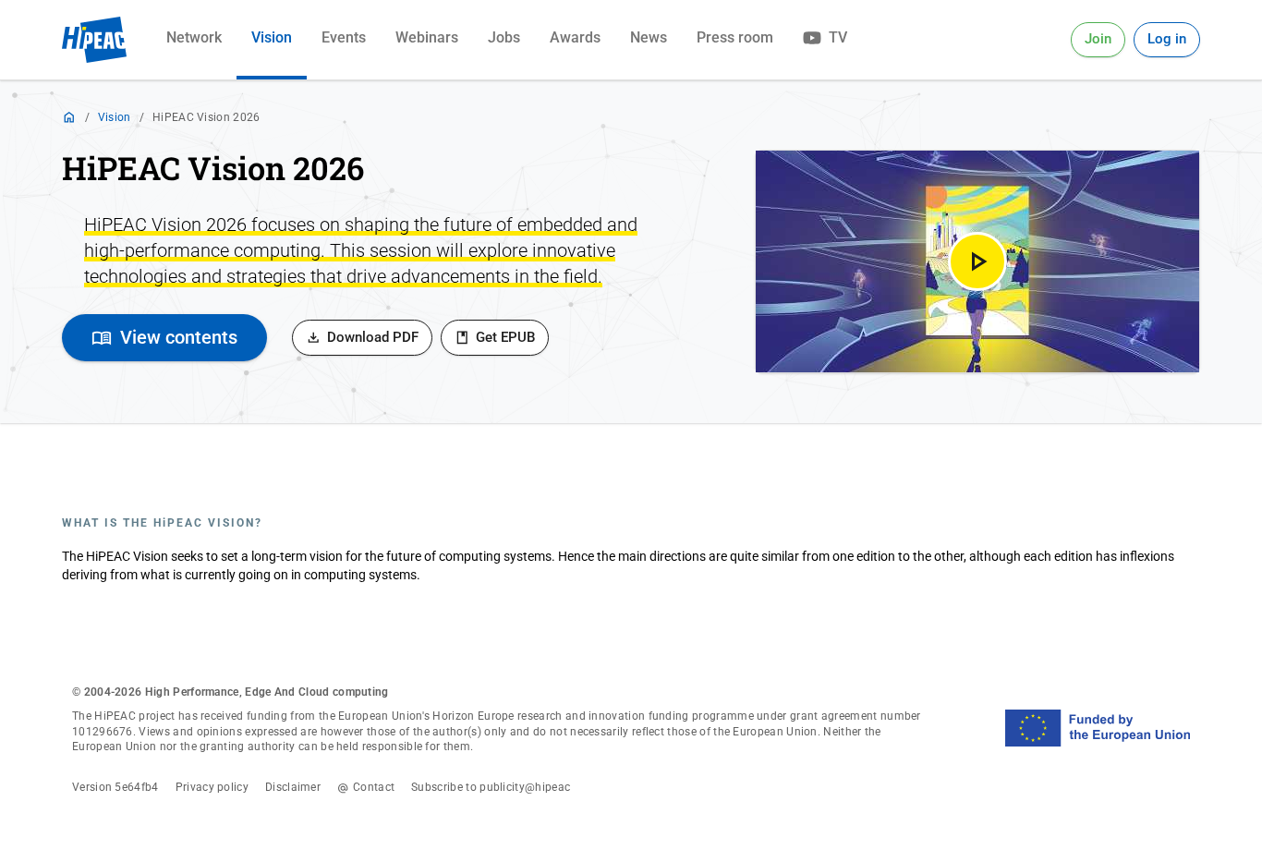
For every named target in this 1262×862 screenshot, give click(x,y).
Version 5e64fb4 (115, 787)
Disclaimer (293, 787)
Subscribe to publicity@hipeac (490, 787)
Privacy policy (212, 787)
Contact (373, 787)
